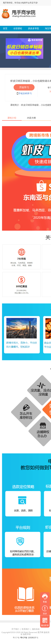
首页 (5, 28)
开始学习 (24, 87)
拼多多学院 (33, 28)
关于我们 (15, 629)
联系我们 (25, 629)
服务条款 (36, 629)
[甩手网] (19, 9)
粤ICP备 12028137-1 (29, 637)
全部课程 (17, 28)
